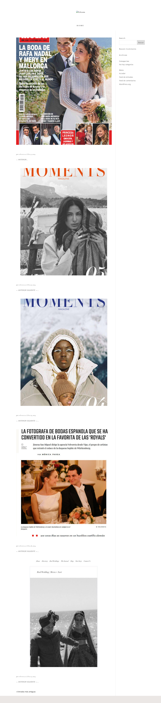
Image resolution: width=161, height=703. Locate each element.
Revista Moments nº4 (29, 411)
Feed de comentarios (127, 80)
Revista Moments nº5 (29, 281)
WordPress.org (125, 84)
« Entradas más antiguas (26, 692)
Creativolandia (92, 699)
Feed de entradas (126, 77)
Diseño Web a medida (58, 699)
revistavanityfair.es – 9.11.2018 (35, 542)
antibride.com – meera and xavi (36, 672)
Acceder (122, 73)
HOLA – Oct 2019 (28, 150)
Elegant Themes (32, 699)
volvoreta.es (23, 154)
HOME (80, 26)
